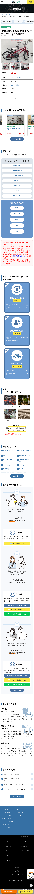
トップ (2, 14)
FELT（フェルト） (8, 465)
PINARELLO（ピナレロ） (24, 460)
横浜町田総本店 (15, 85)
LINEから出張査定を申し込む (18, 614)
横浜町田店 (16, 180)
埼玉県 (16, 219)
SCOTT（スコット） (24, 469)
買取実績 (8, 14)
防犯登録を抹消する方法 (18, 256)
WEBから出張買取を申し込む (18, 609)
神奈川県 (16, 213)
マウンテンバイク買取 (7, 815)
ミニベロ (4, 830)
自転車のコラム (25, 846)
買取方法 (8, 841)
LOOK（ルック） (23, 465)
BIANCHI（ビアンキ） (9, 450)
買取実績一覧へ (17, 98)
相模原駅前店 (16, 165)
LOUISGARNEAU (16, 77)
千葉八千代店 (16, 196)
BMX (18, 809)
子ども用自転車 (5, 824)
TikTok (8, 860)
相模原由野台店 (16, 170)
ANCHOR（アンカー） (25, 455)
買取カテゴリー (25, 841)
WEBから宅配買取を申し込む (18, 680)
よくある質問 (25, 851)
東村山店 (16, 185)
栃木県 (16, 231)
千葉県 (16, 225)
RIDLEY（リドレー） (8, 469)
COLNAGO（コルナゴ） (9, 459)
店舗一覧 (8, 851)
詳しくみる (18, 690)
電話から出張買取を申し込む (18, 605)
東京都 (16, 207)
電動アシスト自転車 (6, 818)
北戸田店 (16, 190)
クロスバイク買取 (6, 812)
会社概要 (17, 867)
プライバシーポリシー (17, 874)
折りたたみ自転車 (6, 827)
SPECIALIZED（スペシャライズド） (25, 451)
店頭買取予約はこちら (18, 543)
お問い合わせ (17, 871)
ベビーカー (19, 815)
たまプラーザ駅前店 (16, 175)
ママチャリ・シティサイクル (8, 821)
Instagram (8, 855)
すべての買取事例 (6, 21)
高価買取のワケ (25, 836)
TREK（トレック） (8, 455)
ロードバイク (18, 21)
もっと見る (18, 139)
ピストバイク (20, 812)
